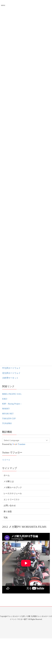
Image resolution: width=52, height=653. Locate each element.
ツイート (6, 460)
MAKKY (6, 409)
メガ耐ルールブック (13, 487)
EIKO (4, 399)
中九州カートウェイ (11, 368)
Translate (21, 444)
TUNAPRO (7, 423)
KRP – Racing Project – (12, 404)
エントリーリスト (12, 499)
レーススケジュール (13, 493)
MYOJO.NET (8, 414)
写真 (6, 518)
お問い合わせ (10, 505)
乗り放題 (8, 511)
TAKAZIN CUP (9, 418)
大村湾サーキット (10, 378)
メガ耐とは (9, 481)
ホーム (7, 475)
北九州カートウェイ (11, 373)
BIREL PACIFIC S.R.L (12, 394)
